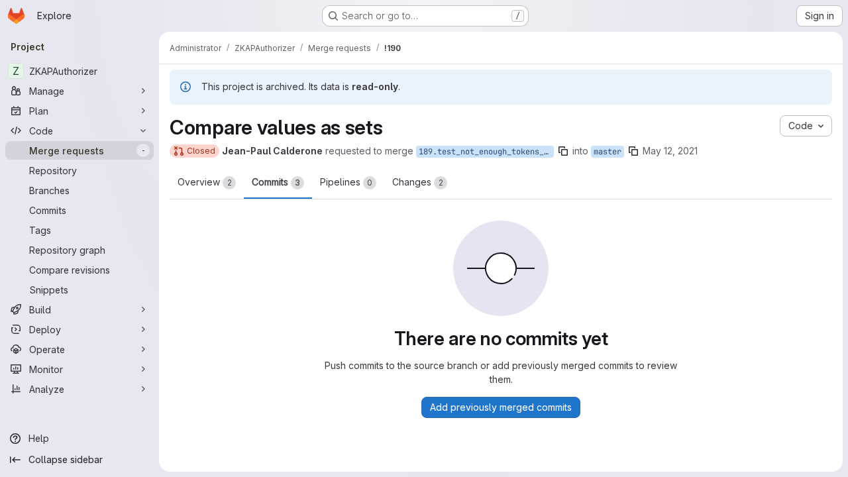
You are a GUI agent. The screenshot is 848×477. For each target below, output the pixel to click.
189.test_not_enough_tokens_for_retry (486, 151)
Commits (276, 181)
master (607, 151)
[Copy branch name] (563, 151)
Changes (417, 181)
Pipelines (346, 181)
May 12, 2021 (670, 150)
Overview (205, 181)
